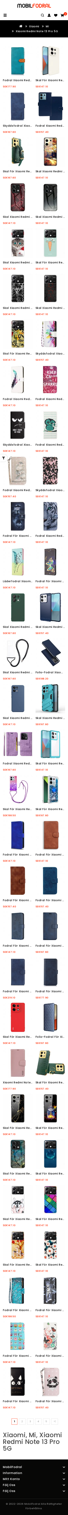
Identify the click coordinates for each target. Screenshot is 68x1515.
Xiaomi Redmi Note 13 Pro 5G (37, 31)
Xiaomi (34, 26)
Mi (47, 26)
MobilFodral (32, 1504)
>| (55, 1421)
